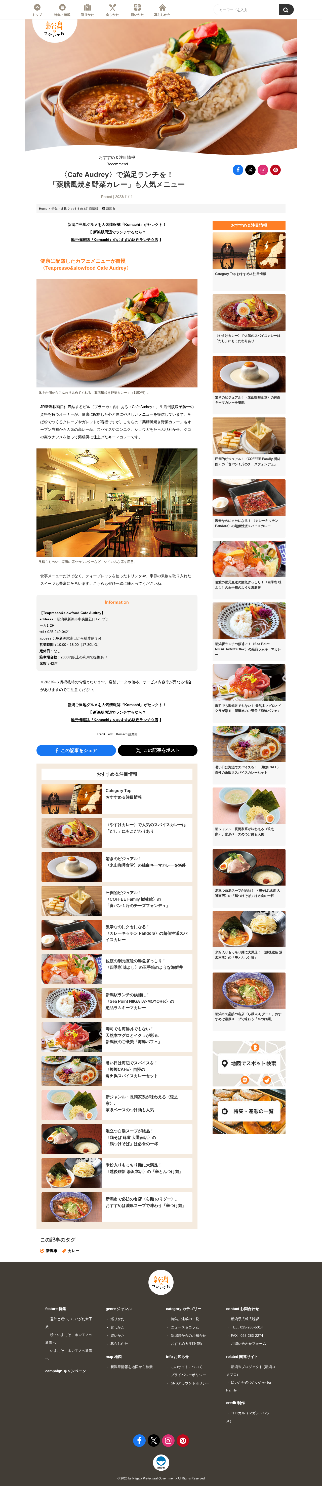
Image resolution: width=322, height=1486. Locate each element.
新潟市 (110, 208)
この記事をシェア (78, 750)
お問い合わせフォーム (248, 1344)
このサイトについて (187, 1367)
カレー (73, 1251)
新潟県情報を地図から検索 (131, 1367)
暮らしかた (162, 14)
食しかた (112, 14)
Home (43, 208)
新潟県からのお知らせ (188, 1335)
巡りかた (87, 14)
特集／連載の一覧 (185, 1319)
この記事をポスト (161, 750)
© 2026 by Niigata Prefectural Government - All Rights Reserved (161, 1478)
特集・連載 (62, 14)
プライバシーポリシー (188, 1375)
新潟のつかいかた (54, 29)
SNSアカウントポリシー (190, 1383)
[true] (286, 9)
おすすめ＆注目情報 (117, 161)
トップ (37, 14)
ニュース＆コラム (185, 1327)
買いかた (137, 14)
